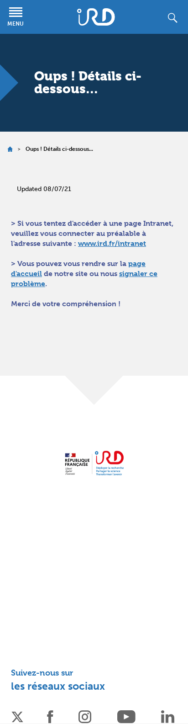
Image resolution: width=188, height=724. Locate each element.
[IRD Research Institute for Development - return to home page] (94, 462)
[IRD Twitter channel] (17, 716)
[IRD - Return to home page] (96, 17)
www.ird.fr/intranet (112, 243)
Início (10, 149)
